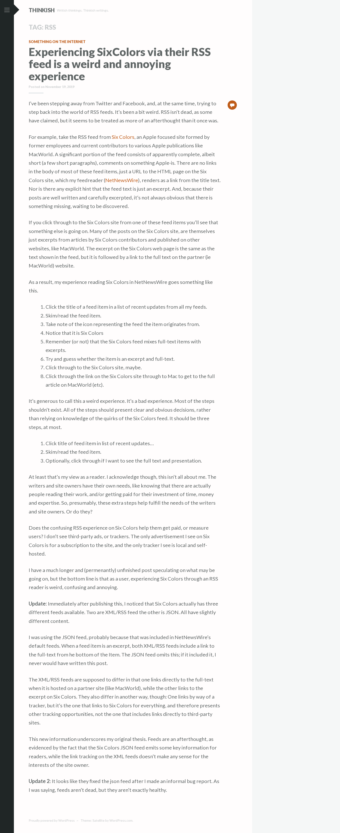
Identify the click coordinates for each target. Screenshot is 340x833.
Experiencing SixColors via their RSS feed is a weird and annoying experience (120, 64)
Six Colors (123, 137)
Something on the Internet (57, 41)
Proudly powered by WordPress (52, 820)
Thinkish (42, 10)
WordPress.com (121, 820)
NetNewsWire (121, 180)
